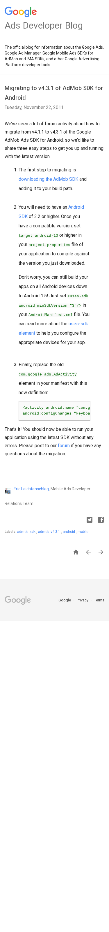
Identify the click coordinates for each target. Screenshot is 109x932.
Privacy (83, 600)
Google (65, 600)
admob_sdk (26, 532)
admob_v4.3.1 (49, 532)
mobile (83, 532)
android (69, 532)
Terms (99, 600)
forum (64, 445)
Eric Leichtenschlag (31, 489)
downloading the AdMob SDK (48, 179)
